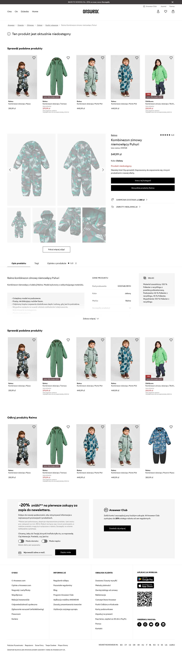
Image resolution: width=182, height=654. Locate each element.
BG (121, 641)
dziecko (25, 11)
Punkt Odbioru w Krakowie (106, 604)
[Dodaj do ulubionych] (34, 58)
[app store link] (145, 585)
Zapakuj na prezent (103, 614)
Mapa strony (63, 642)
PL (150, 641)
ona (9, 11)
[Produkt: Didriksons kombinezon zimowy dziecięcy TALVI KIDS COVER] (159, 77)
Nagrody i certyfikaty (21, 590)
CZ (130, 641)
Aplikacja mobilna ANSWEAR (66, 600)
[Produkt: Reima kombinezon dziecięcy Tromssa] (56, 77)
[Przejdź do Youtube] (151, 624)
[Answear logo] (91, 11)
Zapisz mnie (65, 552)
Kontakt (98, 628)
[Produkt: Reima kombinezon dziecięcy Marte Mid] (91, 77)
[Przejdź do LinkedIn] (163, 624)
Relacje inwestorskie (20, 600)
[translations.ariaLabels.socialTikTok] (157, 624)
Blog (55, 590)
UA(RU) (172, 641)
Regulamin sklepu (61, 580)
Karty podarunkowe (104, 609)
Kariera (15, 619)
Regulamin (29, 642)
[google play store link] (145, 579)
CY (126, 641)
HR (138, 641)
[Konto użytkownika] (158, 11)
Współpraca (17, 595)
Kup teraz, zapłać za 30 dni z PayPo (110, 619)
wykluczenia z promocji (27, 529)
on (16, 11)
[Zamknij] (172, 2)
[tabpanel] (91, 294)
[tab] (62, 263)
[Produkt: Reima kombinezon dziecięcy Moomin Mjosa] (159, 446)
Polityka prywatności (15, 642)
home (35, 11)
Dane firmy (39, 642)
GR (134, 641)
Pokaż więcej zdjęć (56, 249)
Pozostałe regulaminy (62, 585)
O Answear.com (18, 580)
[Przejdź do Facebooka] (139, 624)
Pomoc (98, 624)
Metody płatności (103, 585)
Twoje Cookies (51, 642)
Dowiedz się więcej (117, 528)
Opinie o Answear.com (21, 585)
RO (154, 641)
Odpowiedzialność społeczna (24, 604)
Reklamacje (100, 595)
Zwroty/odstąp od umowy (106, 590)
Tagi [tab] (37, 263)
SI (158, 641)
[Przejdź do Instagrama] (145, 624)
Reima (114, 135)
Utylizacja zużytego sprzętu (65, 609)
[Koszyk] (173, 11)
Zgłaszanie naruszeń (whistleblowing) (28, 609)
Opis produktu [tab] (19, 263)
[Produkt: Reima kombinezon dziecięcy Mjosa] (22, 77)
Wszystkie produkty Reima (142, 188)
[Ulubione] (165, 11)
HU (143, 641)
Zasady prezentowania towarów (67, 604)
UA (166, 641)
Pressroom (16, 614)
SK (162, 641)
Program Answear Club (63, 595)
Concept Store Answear (105, 600)
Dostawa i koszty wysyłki (106, 580)
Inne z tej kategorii (143, 180)
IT (146, 641)
